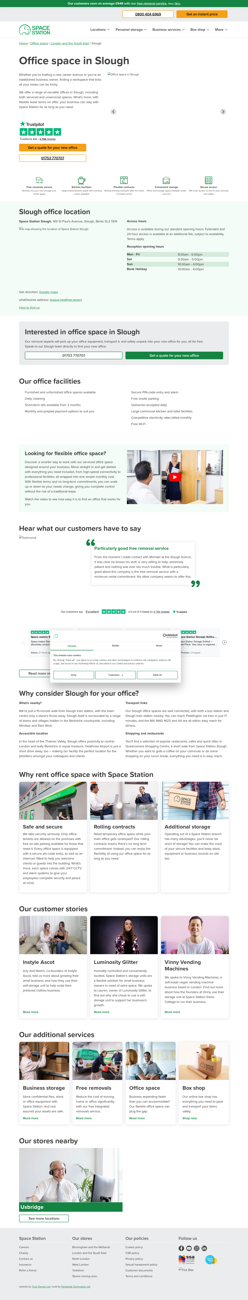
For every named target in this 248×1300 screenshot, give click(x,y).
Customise (113, 675)
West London (80, 1264)
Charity (23, 1253)
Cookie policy (134, 1247)
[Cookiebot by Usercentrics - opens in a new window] (165, 636)
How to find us (29, 307)
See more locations (44, 1218)
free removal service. (152, 3)
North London (81, 1259)
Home (23, 43)
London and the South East (70, 43)
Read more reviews (44, 673)
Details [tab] (115, 645)
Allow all (157, 675)
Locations (98, 29)
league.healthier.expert (66, 299)
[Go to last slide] (113, 112)
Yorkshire (78, 1270)
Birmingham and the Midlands (91, 1247)
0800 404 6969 (148, 14)
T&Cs (177, 3)
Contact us (26, 1259)
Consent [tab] (72, 646)
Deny (73, 675)
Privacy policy (134, 1259)
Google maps (48, 292)
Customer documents (139, 1270)
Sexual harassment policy (141, 1264)
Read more (30, 1012)
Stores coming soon (84, 1276)
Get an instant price (202, 14)
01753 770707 (52, 158)
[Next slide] (223, 112)
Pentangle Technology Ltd (75, 1286)
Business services (167, 29)
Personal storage (129, 29)
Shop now (189, 1118)
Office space (39, 43)
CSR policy (132, 1253)
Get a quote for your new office (52, 147)
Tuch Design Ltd (41, 1286)
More (219, 29)
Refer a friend (27, 1270)
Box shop (197, 29)
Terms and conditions (138, 1276)
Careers (24, 1247)
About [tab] (159, 645)
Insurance (25, 1264)
